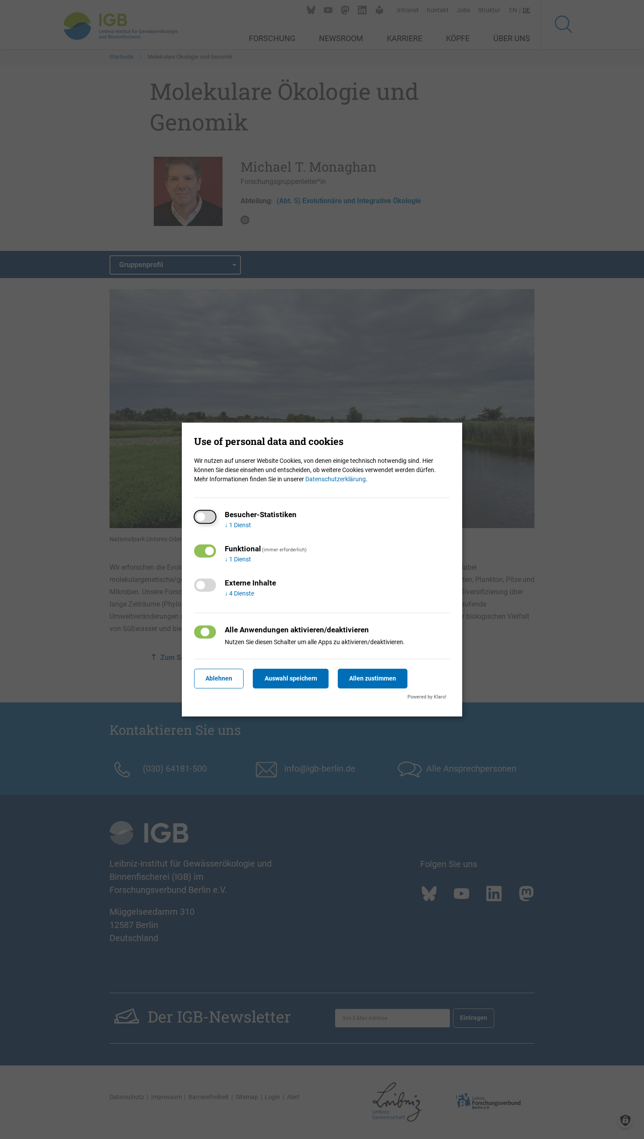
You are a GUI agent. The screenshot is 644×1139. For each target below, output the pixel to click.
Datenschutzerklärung (335, 479)
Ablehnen (218, 678)
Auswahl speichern (291, 678)
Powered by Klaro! (426, 697)
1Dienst (238, 525)
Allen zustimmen (372, 678)
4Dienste (239, 593)
